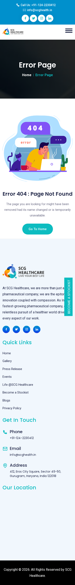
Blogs (6, 400)
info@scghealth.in (39, 10)
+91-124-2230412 (43, 5)
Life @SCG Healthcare (17, 385)
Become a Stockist (69, 297)
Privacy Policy (11, 408)
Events (7, 377)
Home (26, 75)
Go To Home (38, 229)
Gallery (7, 361)
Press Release (12, 369)
